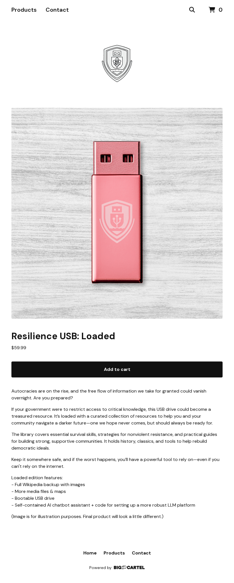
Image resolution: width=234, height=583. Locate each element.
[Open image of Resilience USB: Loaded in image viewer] (117, 213)
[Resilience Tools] (117, 64)
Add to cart (117, 369)
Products (24, 9)
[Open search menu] (192, 10)
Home (90, 553)
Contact (57, 9)
